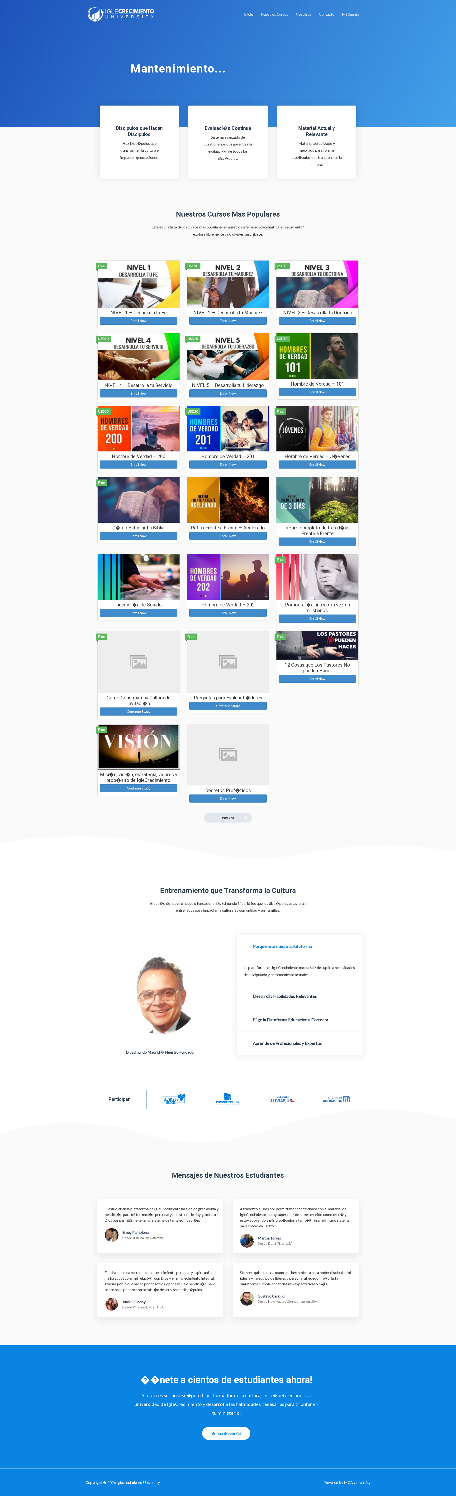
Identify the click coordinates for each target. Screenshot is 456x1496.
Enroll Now (139, 321)
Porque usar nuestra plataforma (282, 946)
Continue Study (138, 711)
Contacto (326, 14)
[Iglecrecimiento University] (121, 13)
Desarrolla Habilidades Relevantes (285, 996)
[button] (300, 946)
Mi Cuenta (350, 14)
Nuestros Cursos (274, 14)
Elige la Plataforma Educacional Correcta (290, 1019)
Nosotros (303, 14)
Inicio (248, 14)
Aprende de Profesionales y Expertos (287, 1043)
